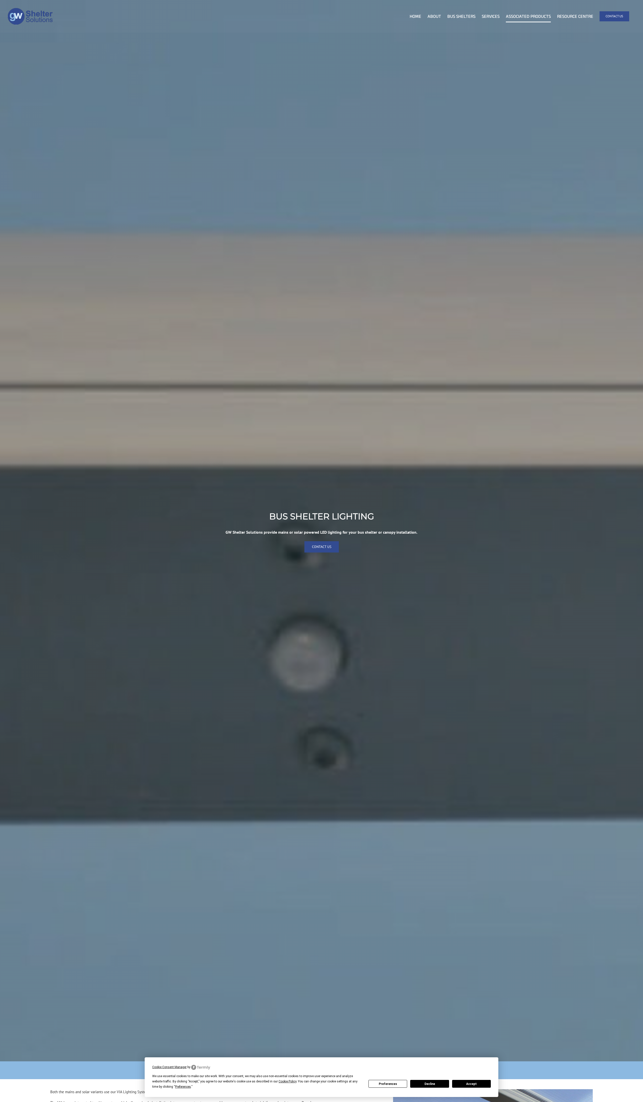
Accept (471, 1084)
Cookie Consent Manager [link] (169, 1067)
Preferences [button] (183, 1086)
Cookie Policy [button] (287, 1081)
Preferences (388, 1084)
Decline (429, 1084)
